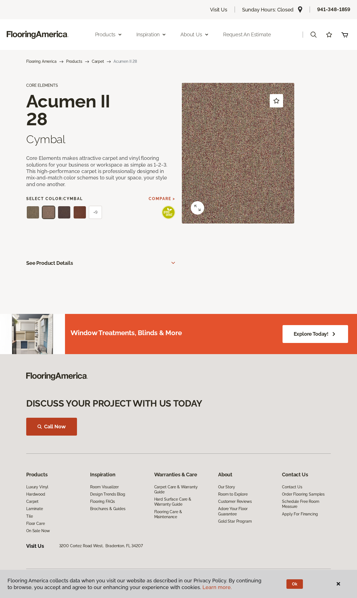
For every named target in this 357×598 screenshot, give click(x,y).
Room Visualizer (104, 487)
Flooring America (41, 61)
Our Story (226, 487)
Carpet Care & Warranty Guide (176, 489)
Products (74, 61)
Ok (294, 584)
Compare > (162, 198)
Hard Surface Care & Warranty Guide (172, 501)
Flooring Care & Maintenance (168, 514)
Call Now (55, 426)
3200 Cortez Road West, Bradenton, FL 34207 (101, 546)
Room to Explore (233, 494)
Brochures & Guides (107, 508)
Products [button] (105, 34)
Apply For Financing (300, 514)
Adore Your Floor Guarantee (233, 511)
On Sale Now (38, 531)
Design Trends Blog (107, 494)
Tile (29, 516)
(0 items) (344, 34)
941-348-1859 (333, 9)
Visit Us (218, 10)
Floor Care (35, 523)
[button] (313, 34)
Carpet (98, 61)
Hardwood (35, 494)
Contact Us (292, 487)
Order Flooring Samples (303, 494)
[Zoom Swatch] (197, 208)
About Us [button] (191, 34)
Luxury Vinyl (37, 487)
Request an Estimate (247, 34)
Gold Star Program (235, 521)
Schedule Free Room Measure (300, 504)
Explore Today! (311, 334)
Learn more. (217, 587)
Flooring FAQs (102, 501)
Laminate (34, 508)
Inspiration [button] (148, 34)
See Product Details (49, 263)
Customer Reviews (235, 501)
